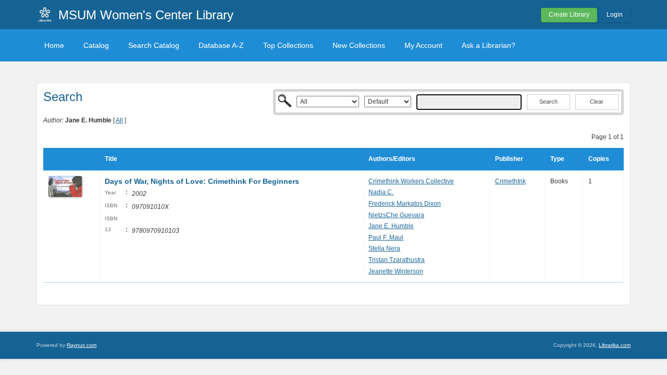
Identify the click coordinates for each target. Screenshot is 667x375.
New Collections (358, 45)
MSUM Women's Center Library (145, 15)
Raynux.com (81, 345)
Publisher (509, 158)
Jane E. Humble (391, 226)
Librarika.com (615, 345)
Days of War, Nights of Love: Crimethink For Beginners (202, 181)
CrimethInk (510, 181)
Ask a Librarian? (488, 45)
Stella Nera (384, 248)
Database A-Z (221, 45)
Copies (598, 158)
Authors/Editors (391, 158)
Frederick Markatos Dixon (404, 203)
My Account (423, 45)
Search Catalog (153, 45)
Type (557, 158)
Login (615, 14)
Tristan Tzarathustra (396, 260)
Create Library (569, 14)
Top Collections (288, 45)
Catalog (96, 45)
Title (111, 158)
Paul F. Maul (385, 237)
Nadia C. (380, 192)
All (119, 120)
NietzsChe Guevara (396, 215)
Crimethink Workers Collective (411, 181)
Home (54, 45)
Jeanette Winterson (395, 271)
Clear (596, 101)
